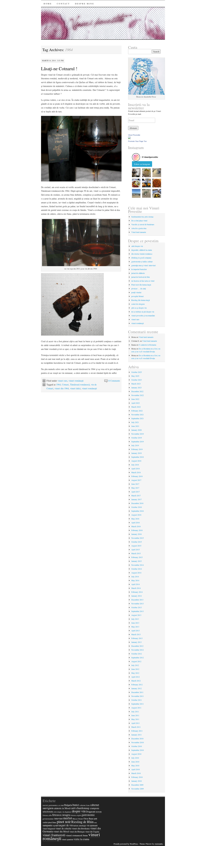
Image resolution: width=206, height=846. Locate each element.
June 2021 (135, 426)
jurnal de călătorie (138, 273)
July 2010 (135, 757)
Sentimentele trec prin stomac (142, 216)
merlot (67, 818)
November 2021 (137, 414)
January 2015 (136, 561)
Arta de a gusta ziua (138, 228)
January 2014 (136, 595)
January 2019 (136, 453)
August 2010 (136, 754)
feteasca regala (75, 815)
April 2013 (135, 630)
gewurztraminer (48, 819)
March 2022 (136, 406)
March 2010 (136, 773)
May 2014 (135, 580)
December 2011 (137, 692)
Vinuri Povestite (134, 135)
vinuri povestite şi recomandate (143, 315)
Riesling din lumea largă (140, 300)
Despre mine (84, 3)
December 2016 (137, 503)
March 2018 (136, 472)
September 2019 (137, 441)
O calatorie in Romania (147, 344)
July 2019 (135, 445)
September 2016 (137, 511)
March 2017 (136, 495)
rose (95, 822)
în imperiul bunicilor (139, 269)
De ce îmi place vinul (139, 220)
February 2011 (137, 730)
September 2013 (137, 611)
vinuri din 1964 (62, 388)
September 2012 (137, 657)
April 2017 (135, 491)
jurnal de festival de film (140, 277)
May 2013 (135, 626)
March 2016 (136, 526)
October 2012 (136, 653)
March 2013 (136, 634)
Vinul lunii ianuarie (138, 232)
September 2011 (137, 703)
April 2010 (135, 769)
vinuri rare (62, 380)
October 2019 (136, 437)
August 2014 (136, 572)
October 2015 (136, 541)
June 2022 (135, 399)
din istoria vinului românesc (141, 253)
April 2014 (135, 584)
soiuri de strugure (138, 304)
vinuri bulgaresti (49, 828)
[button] (136, 172)
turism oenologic (79, 825)
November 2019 (137, 433)
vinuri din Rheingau (77, 831)
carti (73, 808)
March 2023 (136, 383)
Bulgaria (68, 804)
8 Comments (114, 380)
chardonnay (82, 808)
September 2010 (137, 750)
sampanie (47, 825)
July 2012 (135, 665)
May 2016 (135, 518)
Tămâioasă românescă (80, 384)
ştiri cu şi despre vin (139, 307)
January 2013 (136, 642)
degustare (68, 812)
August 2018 (136, 460)
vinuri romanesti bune (77, 835)
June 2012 (135, 669)
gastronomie (88, 815)
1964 (58, 384)
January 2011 (136, 734)
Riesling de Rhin (82, 821)
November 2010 (137, 742)
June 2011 (135, 715)
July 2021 (135, 422)
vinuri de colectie (63, 828)
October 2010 (136, 746)
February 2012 (137, 684)
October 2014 (136, 568)
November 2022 (137, 395)
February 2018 (137, 476)
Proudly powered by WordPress (126, 843)
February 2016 (137, 530)
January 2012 (136, 688)
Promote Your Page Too (137, 141)
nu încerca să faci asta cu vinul (142, 280)
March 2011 (136, 727)
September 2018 (137, 457)
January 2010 (136, 781)
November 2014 (137, 565)
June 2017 (135, 484)
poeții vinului (136, 292)
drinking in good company (141, 257)
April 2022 (135, 403)
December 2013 (137, 599)
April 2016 (135, 522)
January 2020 (136, 430)
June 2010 (135, 761)
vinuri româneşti (76, 380)
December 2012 (137, 646)
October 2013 (136, 607)
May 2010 (135, 765)
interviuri (58, 818)
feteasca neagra (61, 815)
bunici (76, 805)
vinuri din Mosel (61, 831)
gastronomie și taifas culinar (142, 261)
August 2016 (136, 514)
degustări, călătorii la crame (141, 250)
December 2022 (137, 391)
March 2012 (136, 680)
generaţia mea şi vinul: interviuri (143, 265)
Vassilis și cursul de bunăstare (142, 224)
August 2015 (136, 545)
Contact (63, 3)
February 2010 (137, 777)
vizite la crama (81, 839)
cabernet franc (85, 805)
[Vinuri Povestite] (129, 138)
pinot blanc (52, 822)
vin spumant (92, 825)
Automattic (158, 843)
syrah (55, 825)
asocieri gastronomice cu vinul (53, 805)
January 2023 (136, 387)
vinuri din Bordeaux (81, 828)
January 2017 (136, 499)
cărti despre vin (137, 246)
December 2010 (137, 738)
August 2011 (136, 707)
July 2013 (135, 619)
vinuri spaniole (67, 839)
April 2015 (135, 549)
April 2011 (135, 723)
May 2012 (135, 673)
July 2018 (135, 464)
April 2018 (135, 468)
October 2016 (136, 507)
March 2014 (136, 588)
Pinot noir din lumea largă (141, 284)
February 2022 (137, 410)
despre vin (78, 811)
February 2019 (137, 449)
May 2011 (135, 719)
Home (48, 3)
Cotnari (65, 384)
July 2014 (135, 576)
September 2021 (137, 418)
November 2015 (137, 538)
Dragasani (90, 811)
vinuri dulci (75, 388)
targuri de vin (65, 825)
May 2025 (135, 376)
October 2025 (136, 372)
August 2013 (136, 615)
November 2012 (137, 649)
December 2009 (137, 784)
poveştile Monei (137, 296)
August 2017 (136, 480)
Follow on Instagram (142, 164)
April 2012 (135, 676)
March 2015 (136, 553)
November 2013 (137, 603)
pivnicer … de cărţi (138, 288)
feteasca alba (47, 815)
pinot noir (64, 821)
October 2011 (136, 700)
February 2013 (137, 638)
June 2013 (135, 622)
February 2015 (137, 557)
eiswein (99, 811)
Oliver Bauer (88, 818)
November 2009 (137, 788)
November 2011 (137, 696)
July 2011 (135, 711)
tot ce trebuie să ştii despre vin (142, 311)
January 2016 (136, 534)
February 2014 (137, 592)
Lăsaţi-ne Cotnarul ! (59, 68)
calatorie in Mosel (62, 808)
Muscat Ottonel (77, 819)
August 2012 (136, 661)
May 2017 (135, 487)
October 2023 (136, 379)
